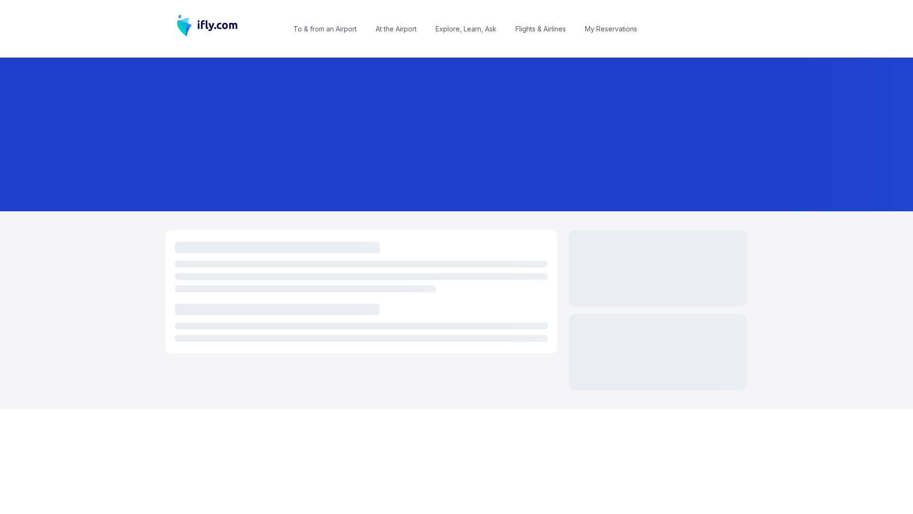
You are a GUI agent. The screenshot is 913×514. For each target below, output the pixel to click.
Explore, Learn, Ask (466, 29)
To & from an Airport (325, 29)
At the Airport (396, 29)
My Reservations (611, 29)
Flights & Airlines (540, 29)
